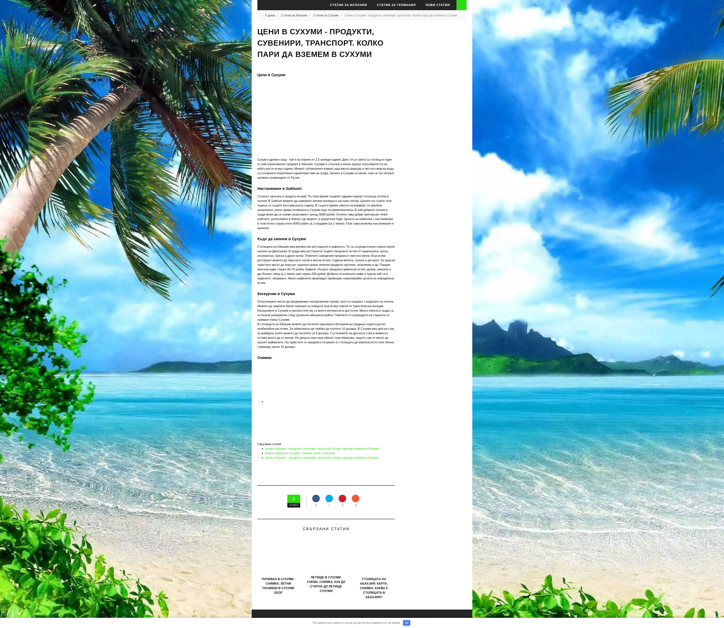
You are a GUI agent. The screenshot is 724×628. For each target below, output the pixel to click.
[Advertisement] (431, 93)
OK (406, 622)
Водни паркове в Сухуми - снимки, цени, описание (300, 453)
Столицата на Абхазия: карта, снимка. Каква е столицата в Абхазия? (374, 588)
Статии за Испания (348, 5)
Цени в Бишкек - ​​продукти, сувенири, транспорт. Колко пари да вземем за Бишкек (322, 448)
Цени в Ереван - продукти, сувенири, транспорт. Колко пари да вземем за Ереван (322, 457)
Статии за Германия (396, 5)
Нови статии (438, 5)
